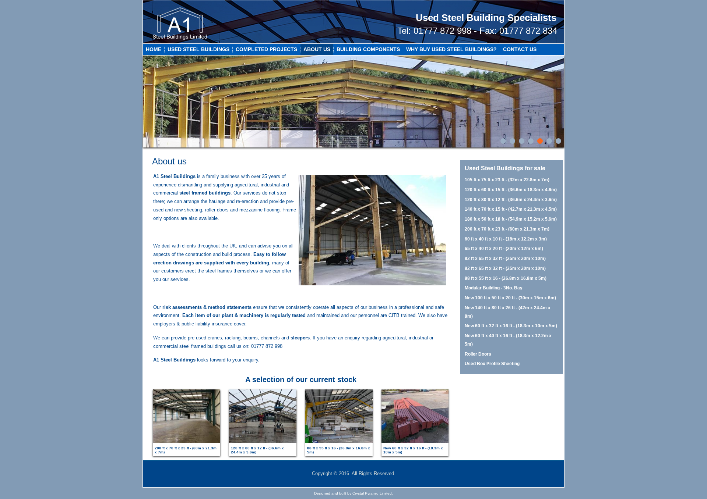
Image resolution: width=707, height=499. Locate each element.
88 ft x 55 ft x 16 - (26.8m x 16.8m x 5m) (505, 278)
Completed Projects (266, 49)
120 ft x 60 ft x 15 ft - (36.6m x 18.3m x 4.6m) (511, 189)
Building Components (368, 49)
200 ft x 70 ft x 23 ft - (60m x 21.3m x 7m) (507, 229)
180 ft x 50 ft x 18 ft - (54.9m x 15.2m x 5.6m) (511, 219)
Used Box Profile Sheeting (492, 363)
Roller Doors (478, 354)
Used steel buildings (198, 49)
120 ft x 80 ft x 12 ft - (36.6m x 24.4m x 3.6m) (511, 199)
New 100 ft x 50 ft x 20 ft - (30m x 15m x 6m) (510, 297)
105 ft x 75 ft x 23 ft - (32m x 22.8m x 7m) (507, 179)
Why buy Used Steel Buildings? (451, 49)
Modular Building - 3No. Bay (494, 288)
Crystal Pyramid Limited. (372, 493)
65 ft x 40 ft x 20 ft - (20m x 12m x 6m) (504, 248)
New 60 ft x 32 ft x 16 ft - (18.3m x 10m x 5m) (511, 325)
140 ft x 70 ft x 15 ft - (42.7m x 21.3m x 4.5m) (511, 209)
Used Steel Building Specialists (486, 17)
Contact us (520, 49)
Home (153, 49)
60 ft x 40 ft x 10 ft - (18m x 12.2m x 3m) (506, 239)
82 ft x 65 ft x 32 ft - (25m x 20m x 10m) (505, 258)
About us (316, 49)
